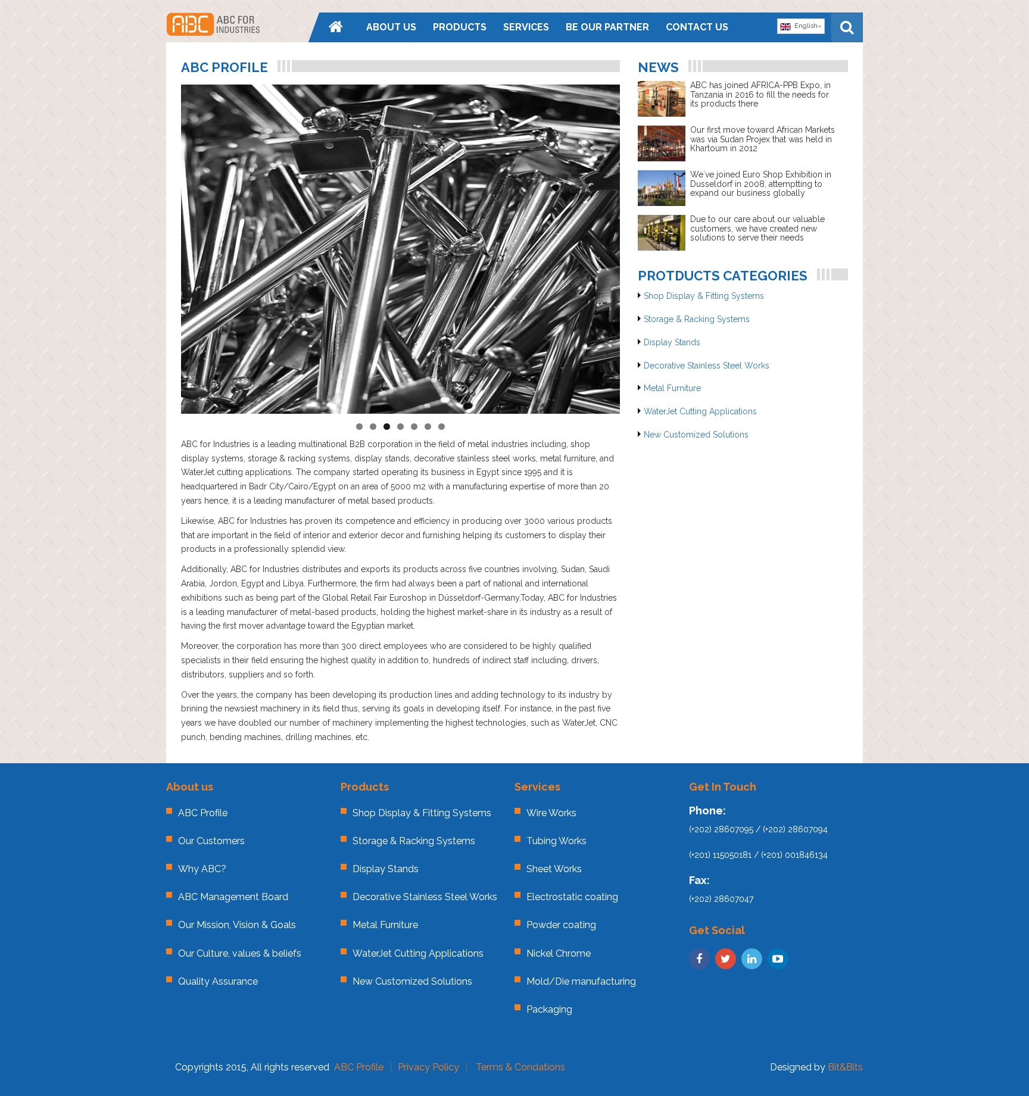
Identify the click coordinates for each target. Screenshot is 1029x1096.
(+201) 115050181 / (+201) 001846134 (758, 855)
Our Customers (211, 841)
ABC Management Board (233, 897)
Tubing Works (556, 841)
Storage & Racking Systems (697, 319)
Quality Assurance (218, 981)
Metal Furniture (672, 388)
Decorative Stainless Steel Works (706, 365)
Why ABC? (202, 869)
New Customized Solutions (696, 434)
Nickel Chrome (558, 953)
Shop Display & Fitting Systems (704, 296)
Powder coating (561, 924)
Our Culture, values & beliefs (239, 953)
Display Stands (672, 342)
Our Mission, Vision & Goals (237, 924)
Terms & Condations (520, 1067)
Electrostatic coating (572, 897)
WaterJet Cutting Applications (700, 411)
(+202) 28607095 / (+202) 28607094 (758, 829)
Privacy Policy (428, 1067)
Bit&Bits (845, 1067)
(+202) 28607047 (721, 899)
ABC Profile (202, 813)
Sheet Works (554, 869)
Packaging (549, 1009)
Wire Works (551, 813)
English (804, 26)
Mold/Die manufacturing (581, 981)
